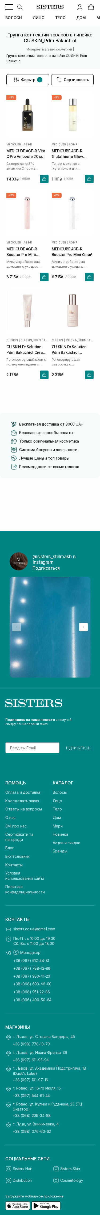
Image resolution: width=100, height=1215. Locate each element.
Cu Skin (12, 340)
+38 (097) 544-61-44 (31, 1095)
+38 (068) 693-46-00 (32, 984)
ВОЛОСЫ (13, 17)
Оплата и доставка (22, 792)
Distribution (22, 1180)
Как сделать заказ (22, 800)
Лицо (57, 800)
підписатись (78, 747)
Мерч (58, 826)
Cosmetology (71, 1180)
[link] (91, 7)
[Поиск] (19, 7)
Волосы (60, 792)
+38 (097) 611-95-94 (31, 1060)
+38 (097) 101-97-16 (30, 1080)
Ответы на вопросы (23, 809)
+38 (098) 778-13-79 (31, 1044)
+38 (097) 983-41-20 (31, 976)
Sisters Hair (22, 1168)
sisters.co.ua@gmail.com (34, 929)
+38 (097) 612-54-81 (31, 960)
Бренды (60, 851)
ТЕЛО (60, 17)
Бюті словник (17, 856)
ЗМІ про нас (15, 826)
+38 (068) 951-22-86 (31, 992)
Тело (57, 809)
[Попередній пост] (16, 627)
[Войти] (79, 7)
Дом (57, 817)
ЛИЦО (38, 17)
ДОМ (81, 17)
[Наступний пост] (83, 627)
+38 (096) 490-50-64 (32, 1000)
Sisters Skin (70, 1168)
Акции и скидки (66, 842)
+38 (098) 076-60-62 (32, 1131)
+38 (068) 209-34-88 (32, 1115)
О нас (10, 817)
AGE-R (27, 144)
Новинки (60, 834)
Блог (9, 848)
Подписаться (46, 568)
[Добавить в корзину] (44, 179)
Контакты (14, 865)
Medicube (13, 144)
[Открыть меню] (9, 7)
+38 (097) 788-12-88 (31, 968)
